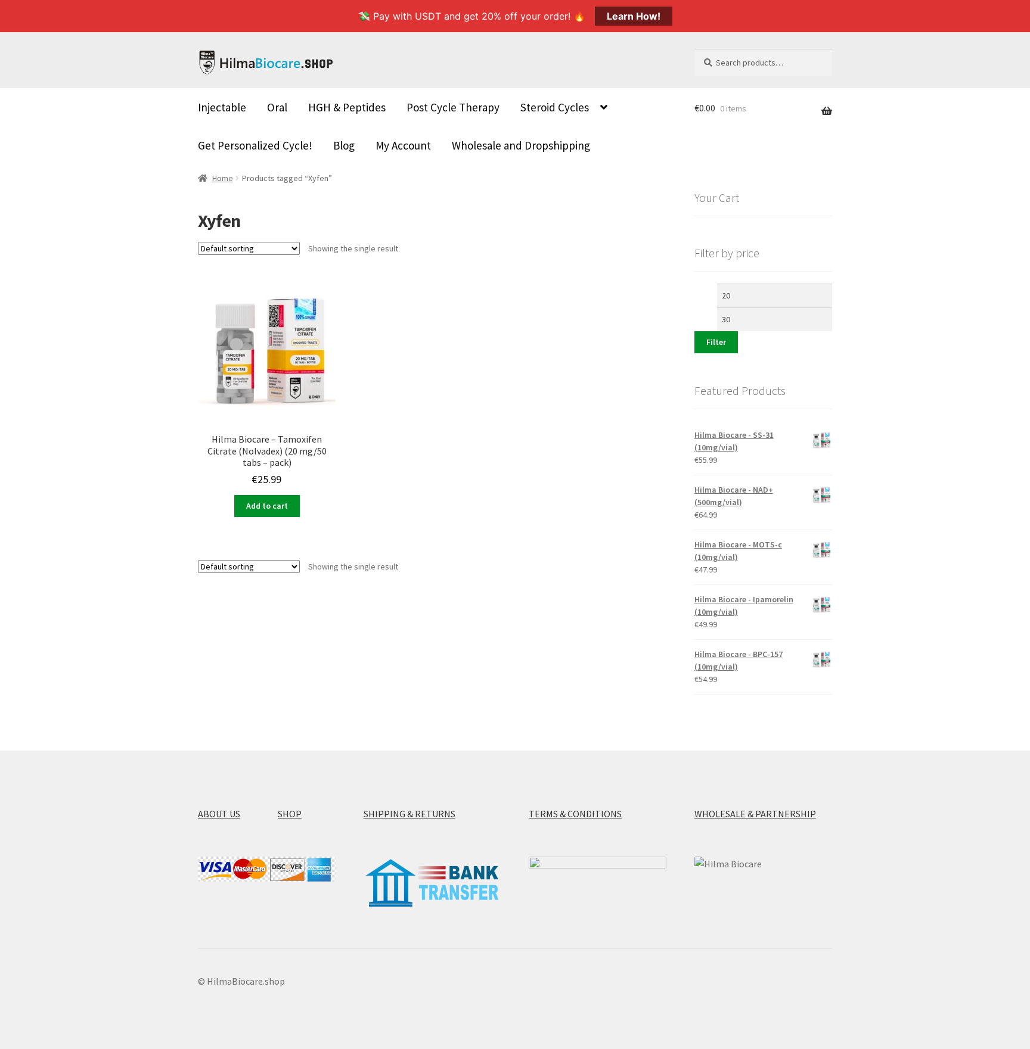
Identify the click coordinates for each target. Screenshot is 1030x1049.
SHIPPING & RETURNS (409, 814)
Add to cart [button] (267, 505)
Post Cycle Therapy (453, 107)
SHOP (290, 814)
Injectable (222, 107)
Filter (716, 342)
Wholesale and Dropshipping (521, 145)
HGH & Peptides (347, 107)
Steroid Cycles (554, 107)
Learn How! (633, 16)
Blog (344, 145)
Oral (277, 107)
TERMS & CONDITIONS (575, 814)
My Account (403, 145)
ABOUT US (219, 814)
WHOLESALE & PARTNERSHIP (755, 814)
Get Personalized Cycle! (255, 145)
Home (222, 178)
